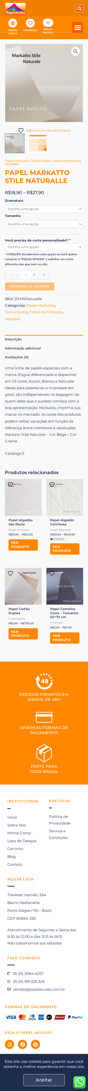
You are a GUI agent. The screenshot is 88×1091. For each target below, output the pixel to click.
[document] (44, 545)
